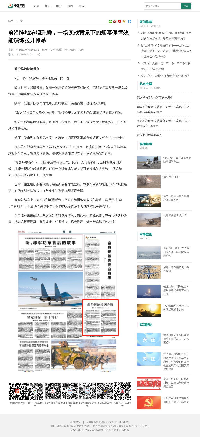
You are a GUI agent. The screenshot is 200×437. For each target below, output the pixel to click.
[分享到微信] (110, 21)
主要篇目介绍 (155, 69)
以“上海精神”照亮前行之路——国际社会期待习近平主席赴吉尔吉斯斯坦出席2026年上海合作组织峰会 (166, 50)
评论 (47, 6)
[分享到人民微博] (119, 21)
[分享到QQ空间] (124, 21)
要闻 (36, 6)
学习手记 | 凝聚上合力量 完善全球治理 (165, 76)
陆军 (11, 21)
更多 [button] (81, 6)
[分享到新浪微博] (115, 21)
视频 (70, 6)
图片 (59, 6)
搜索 (186, 5)
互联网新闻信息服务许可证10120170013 (108, 422)
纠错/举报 (75, 422)
